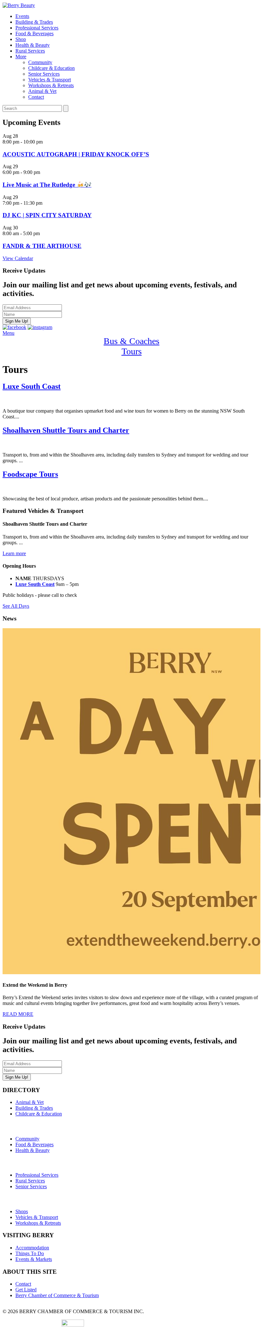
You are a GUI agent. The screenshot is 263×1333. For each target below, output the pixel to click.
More (20, 56)
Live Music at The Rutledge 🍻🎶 (47, 184)
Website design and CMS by (32, 1325)
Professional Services (36, 27)
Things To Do (29, 1253)
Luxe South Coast (35, 584)
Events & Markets (33, 1259)
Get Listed (26, 1289)
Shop (20, 39)
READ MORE (18, 1014)
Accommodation (32, 1247)
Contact (36, 97)
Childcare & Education (51, 68)
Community (40, 62)
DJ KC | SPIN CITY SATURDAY (47, 215)
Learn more (14, 553)
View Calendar (18, 258)
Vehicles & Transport (49, 79)
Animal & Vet (42, 91)
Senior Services (44, 74)
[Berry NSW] (19, 5)
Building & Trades (34, 22)
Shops (21, 1211)
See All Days (16, 606)
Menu (8, 333)
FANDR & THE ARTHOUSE (42, 246)
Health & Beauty (32, 45)
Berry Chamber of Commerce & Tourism (57, 1295)
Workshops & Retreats (51, 85)
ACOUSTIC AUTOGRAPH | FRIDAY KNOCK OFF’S (76, 154)
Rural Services (30, 50)
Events (22, 16)
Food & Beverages (34, 33)
